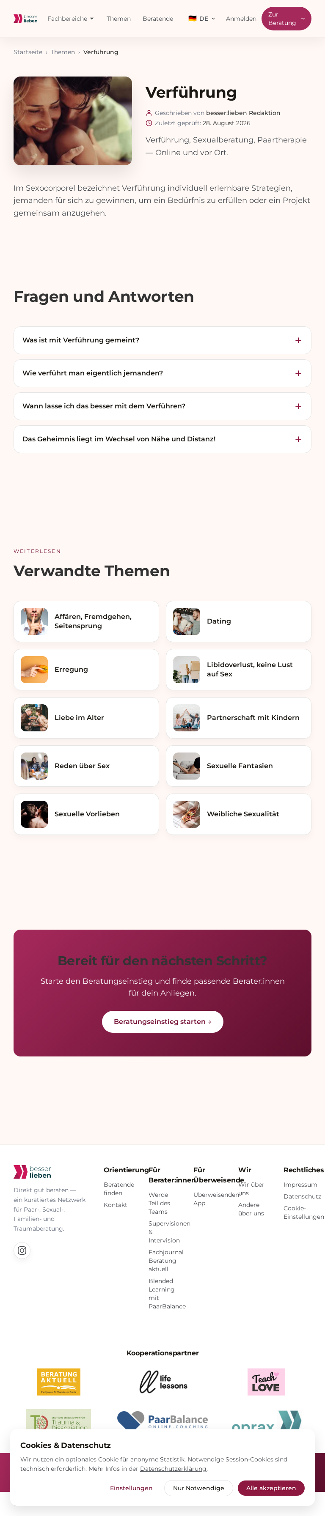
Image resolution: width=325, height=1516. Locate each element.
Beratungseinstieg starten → (163, 1022)
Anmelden (241, 18)
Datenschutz (302, 1196)
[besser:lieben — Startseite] (25, 18)
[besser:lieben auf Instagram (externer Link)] (22, 1250)
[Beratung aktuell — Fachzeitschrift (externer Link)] (58, 1382)
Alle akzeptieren (271, 1488)
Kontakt (115, 1205)
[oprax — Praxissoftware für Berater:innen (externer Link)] (266, 1422)
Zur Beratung (282, 19)
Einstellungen (131, 1488)
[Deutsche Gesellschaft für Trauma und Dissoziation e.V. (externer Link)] (58, 1422)
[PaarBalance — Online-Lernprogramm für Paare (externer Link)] (162, 1422)
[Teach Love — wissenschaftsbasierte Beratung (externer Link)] (267, 1382)
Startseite (28, 52)
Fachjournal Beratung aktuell (166, 1260)
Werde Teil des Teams (159, 1203)
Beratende (158, 18)
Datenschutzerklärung (173, 1468)
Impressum (300, 1184)
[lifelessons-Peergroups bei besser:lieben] (162, 1382)
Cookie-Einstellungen (304, 1212)
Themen (119, 18)
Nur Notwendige (198, 1488)
